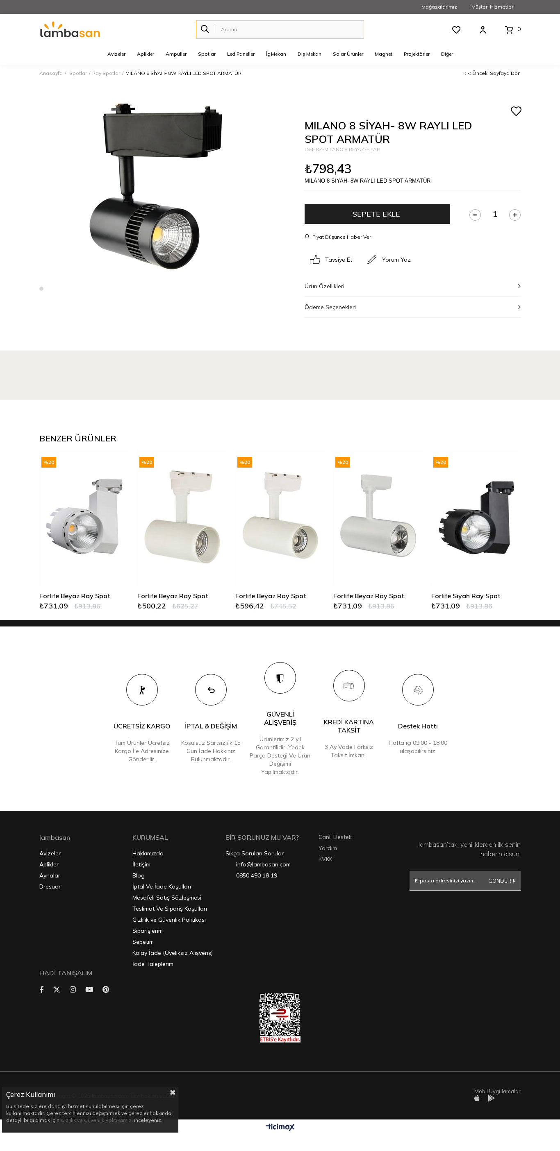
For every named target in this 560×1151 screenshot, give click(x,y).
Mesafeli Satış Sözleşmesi (166, 897)
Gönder (499, 880)
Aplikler (145, 54)
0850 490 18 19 (256, 875)
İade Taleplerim (152, 964)
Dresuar (50, 886)
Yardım (328, 848)
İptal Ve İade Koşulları (161, 886)
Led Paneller (241, 54)
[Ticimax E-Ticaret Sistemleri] (280, 1128)
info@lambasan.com (263, 864)
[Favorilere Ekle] (516, 111)
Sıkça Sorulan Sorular (254, 853)
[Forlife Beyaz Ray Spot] (84, 518)
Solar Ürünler (348, 54)
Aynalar (49, 875)
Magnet (383, 54)
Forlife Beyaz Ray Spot (74, 596)
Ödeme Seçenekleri (330, 307)
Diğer (447, 54)
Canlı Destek (335, 837)
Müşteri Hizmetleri (492, 7)
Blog (138, 875)
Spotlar (207, 54)
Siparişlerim (147, 930)
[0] (509, 30)
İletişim (141, 864)
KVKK (325, 859)
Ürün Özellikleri (324, 286)
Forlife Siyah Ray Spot (466, 596)
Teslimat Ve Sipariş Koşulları (169, 908)
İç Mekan (276, 54)
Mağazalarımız (439, 7)
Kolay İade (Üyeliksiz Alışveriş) (172, 953)
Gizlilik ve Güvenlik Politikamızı (97, 1120)
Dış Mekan (309, 54)
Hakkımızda (148, 853)
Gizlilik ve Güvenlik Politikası (169, 919)
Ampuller (176, 54)
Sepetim (143, 941)
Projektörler (417, 54)
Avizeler (116, 54)
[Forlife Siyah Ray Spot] (476, 518)
